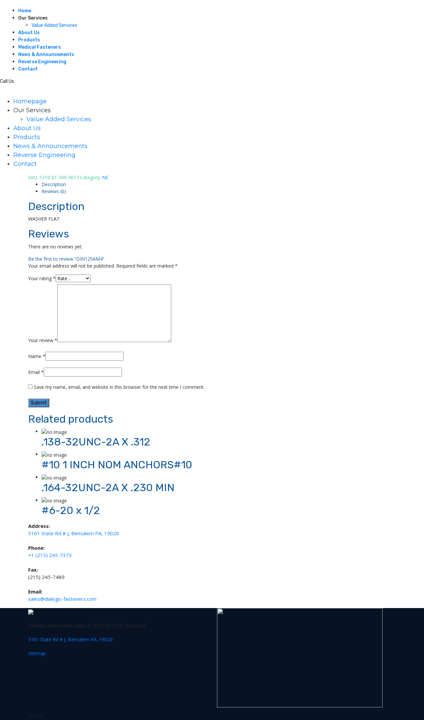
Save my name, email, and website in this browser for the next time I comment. (119, 387)
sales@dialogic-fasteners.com (62, 598)
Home (24, 11)
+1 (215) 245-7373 (50, 555)
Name (36, 356)
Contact (28, 69)
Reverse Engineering (42, 62)
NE (105, 177)
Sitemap (37, 653)
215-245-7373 (32, 81)
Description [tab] (53, 184)
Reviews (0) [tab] (53, 191)
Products (29, 40)
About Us (29, 32)
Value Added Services (54, 25)
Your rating (42, 278)
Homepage (30, 101)
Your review (42, 340)
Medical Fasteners (39, 47)
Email (36, 372)
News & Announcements (46, 54)
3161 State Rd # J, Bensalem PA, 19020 (73, 533)
